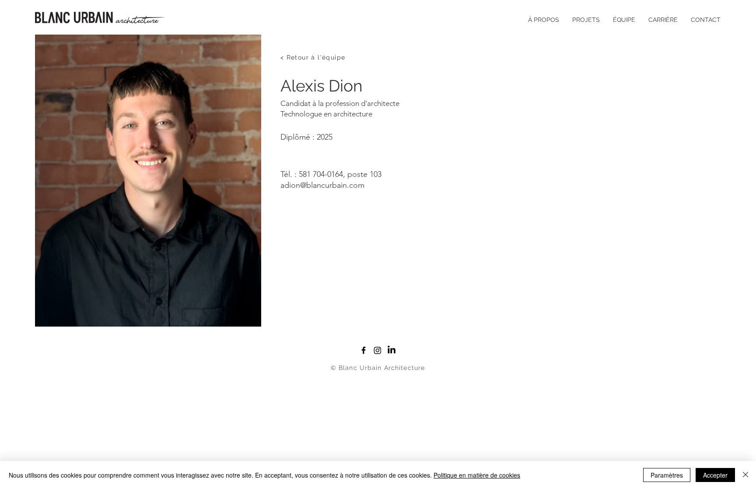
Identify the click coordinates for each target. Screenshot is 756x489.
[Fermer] (745, 475)
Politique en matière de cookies (477, 475)
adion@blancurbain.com (322, 185)
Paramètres (667, 475)
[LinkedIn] (391, 350)
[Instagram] (377, 350)
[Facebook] (363, 350)
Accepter (715, 475)
